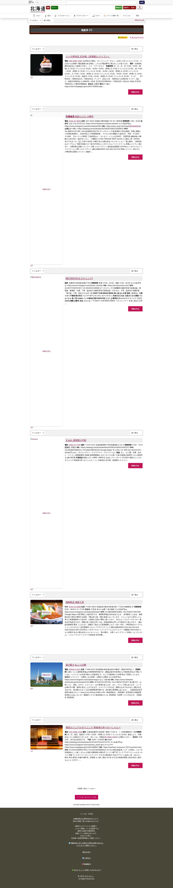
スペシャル (126, 16)
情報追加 (123, 37)
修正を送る (86, 852)
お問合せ (87, 858)
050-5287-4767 (75, 61)
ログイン (54, 8)
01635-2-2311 (74, 669)
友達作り (130, 8)
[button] (35, 20)
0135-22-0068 (75, 607)
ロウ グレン (89, 876)
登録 (48, 8)
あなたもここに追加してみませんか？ (87, 870)
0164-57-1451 (74, 445)
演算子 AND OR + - (31, 2)
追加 (119, 8)
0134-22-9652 (75, 121)
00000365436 (135, 126)
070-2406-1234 (75, 732)
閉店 (137, 16)
